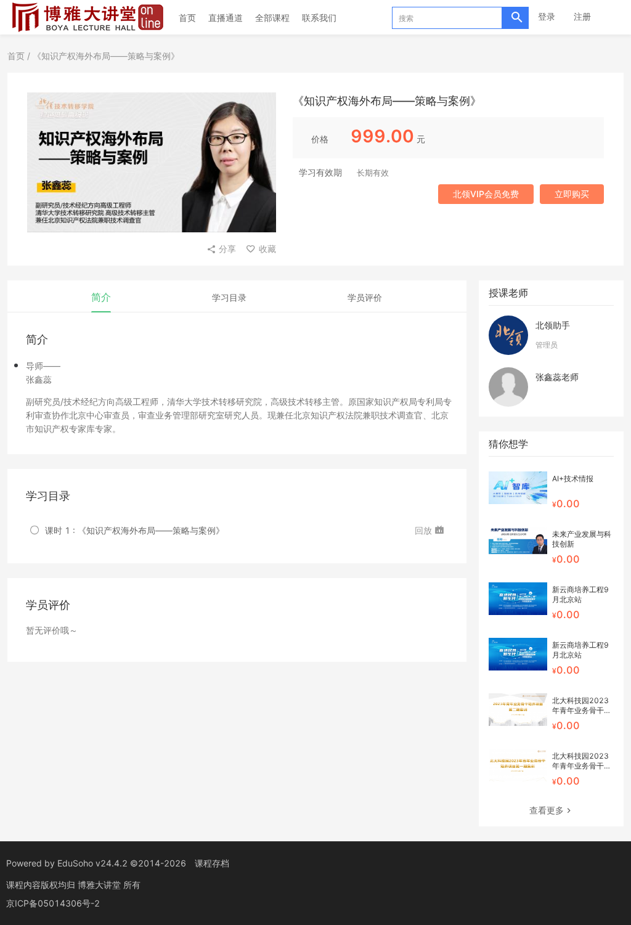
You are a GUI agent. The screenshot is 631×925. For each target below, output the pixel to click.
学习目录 (229, 297)
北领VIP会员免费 (486, 194)
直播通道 (225, 17)
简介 (101, 297)
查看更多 (546, 810)
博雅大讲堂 (100, 884)
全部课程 (272, 17)
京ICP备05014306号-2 (53, 903)
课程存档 (212, 863)
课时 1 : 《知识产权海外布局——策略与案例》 (134, 530)
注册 (582, 16)
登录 (546, 16)
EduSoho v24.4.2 (92, 863)
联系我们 (319, 17)
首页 (187, 17)
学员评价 (365, 297)
